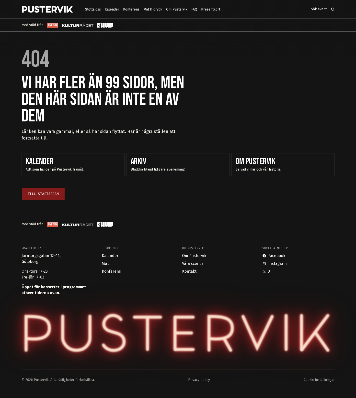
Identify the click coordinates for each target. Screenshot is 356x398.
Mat (105, 263)
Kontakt (189, 271)
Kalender (110, 255)
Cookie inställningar (319, 380)
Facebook (276, 255)
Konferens (111, 271)
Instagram (277, 263)
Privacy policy (199, 380)
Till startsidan (43, 194)
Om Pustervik (194, 255)
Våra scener (192, 263)
